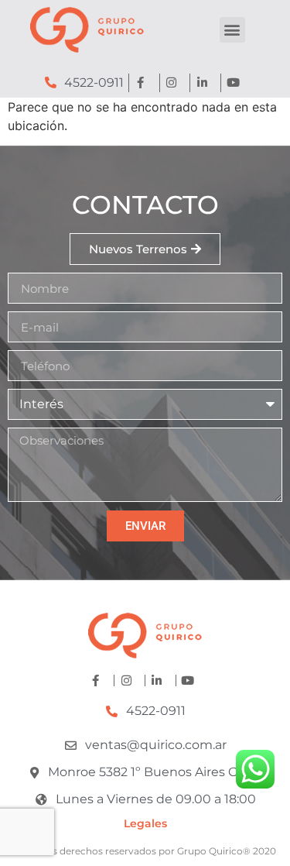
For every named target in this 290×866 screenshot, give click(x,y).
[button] (232, 30)
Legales (145, 823)
